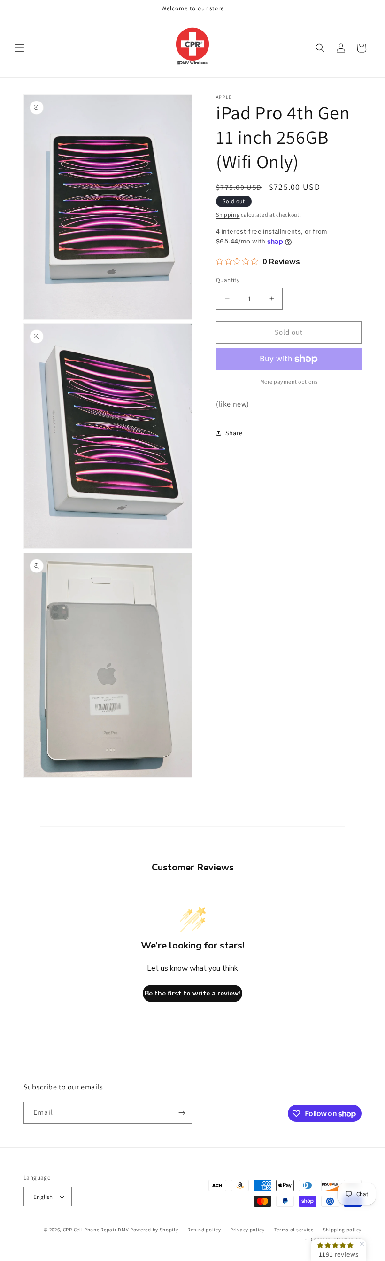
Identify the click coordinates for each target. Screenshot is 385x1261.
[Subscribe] (181, 1113)
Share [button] (234, 433)
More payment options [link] (289, 381)
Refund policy (204, 1229)
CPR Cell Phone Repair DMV (96, 1229)
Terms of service (294, 1229)
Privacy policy (247, 1229)
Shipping (228, 214)
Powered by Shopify (154, 1229)
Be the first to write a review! (192, 993)
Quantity (227, 280)
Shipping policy (342, 1229)
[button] (19, 48)
